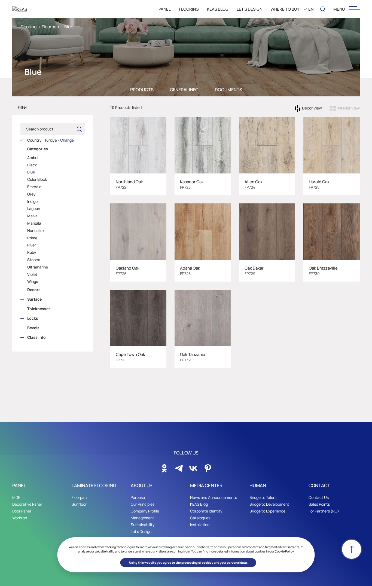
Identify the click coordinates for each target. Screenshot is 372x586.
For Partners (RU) (324, 511)
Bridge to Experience (267, 511)
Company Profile (145, 511)
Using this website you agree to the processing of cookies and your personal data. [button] (188, 562)
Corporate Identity (206, 511)
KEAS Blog (199, 504)
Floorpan (50, 27)
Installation (199, 524)
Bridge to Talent (263, 497)
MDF (16, 497)
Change (67, 140)
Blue (68, 27)
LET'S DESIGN (249, 9)
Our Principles (142, 504)
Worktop (19, 517)
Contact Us (319, 497)
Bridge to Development (269, 504)
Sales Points (319, 504)
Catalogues (200, 517)
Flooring (28, 27)
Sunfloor (79, 504)
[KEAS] (40, 9)
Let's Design (141, 531)
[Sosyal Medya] (164, 467)
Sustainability (142, 524)
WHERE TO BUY (285, 9)
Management (142, 517)
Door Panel (21, 511)
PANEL (164, 9)
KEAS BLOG (217, 9)
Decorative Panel (27, 504)
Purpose (138, 497)
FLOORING (189, 9)
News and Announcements (213, 497)
